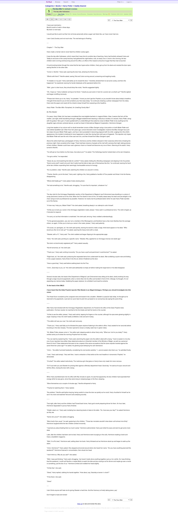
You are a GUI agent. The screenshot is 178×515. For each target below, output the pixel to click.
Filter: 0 (119, 2)
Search (66, 2)
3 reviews (74, 9)
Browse (57, 2)
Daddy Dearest (80, 6)
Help (73, 2)
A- (47, 19)
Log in (129, 2)
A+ (56, 19)
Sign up (79, 504)
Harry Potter (67, 6)
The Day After (57, 9)
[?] (109, 14)
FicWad (49, 2)
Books (58, 6)
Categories (49, 6)
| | (69, 19)
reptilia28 (67, 9)
